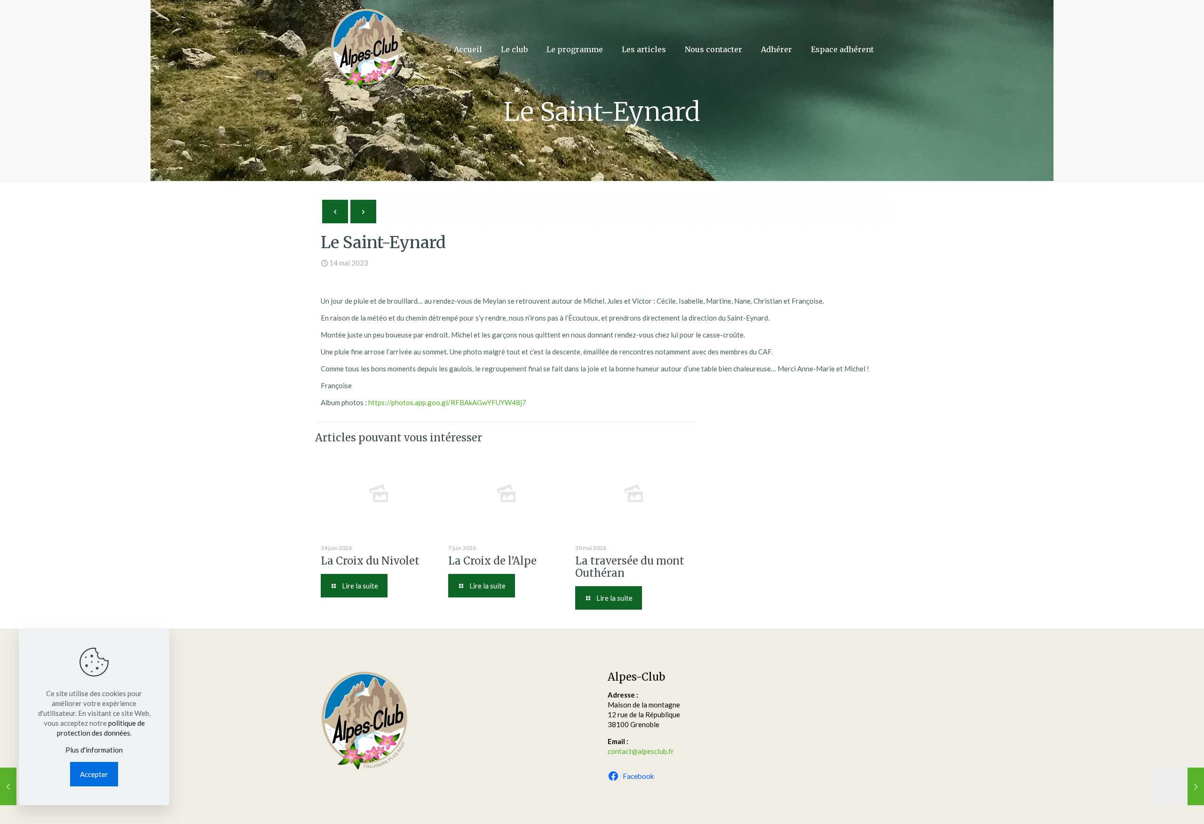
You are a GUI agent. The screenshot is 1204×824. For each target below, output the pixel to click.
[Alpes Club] (366, 49)
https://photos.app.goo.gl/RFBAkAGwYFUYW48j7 (447, 402)
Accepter (94, 774)
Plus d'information (94, 750)
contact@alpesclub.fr (641, 751)
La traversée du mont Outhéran (629, 567)
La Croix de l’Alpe (492, 560)
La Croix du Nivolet (370, 560)
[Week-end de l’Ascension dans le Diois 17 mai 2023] (1177, 786)
